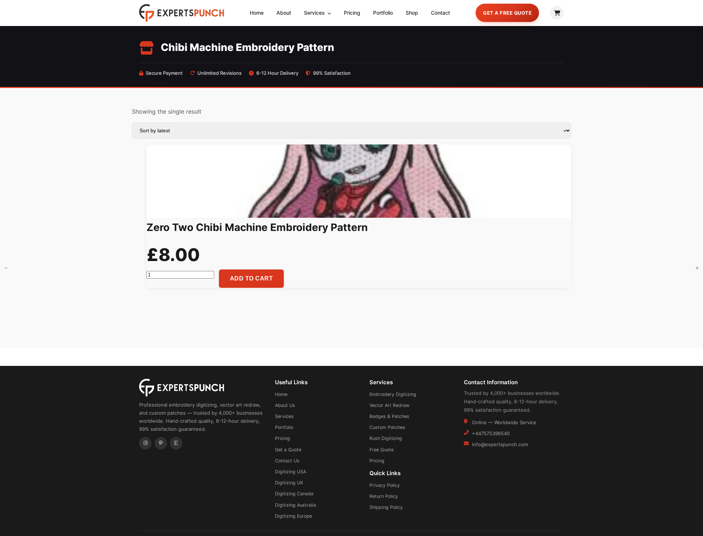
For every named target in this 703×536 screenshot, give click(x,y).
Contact (440, 13)
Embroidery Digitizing (392, 394)
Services (315, 13)
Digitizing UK (289, 482)
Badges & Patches (389, 416)
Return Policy (383, 496)
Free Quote (381, 449)
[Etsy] (176, 443)
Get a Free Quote (507, 13)
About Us (285, 405)
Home (257, 13)
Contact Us (287, 460)
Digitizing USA (290, 471)
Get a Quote (288, 449)
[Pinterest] (161, 443)
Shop (412, 13)
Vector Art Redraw (389, 405)
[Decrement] (6, 268)
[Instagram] (145, 443)
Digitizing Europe (293, 516)
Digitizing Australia (295, 505)
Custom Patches (387, 427)
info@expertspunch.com (500, 444)
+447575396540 (491, 433)
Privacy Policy (384, 485)
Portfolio (383, 13)
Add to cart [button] (251, 278)
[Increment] (697, 268)
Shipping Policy (386, 507)
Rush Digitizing (385, 438)
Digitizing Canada (294, 493)
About (283, 13)
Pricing (352, 13)
